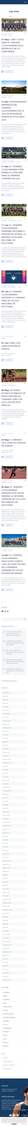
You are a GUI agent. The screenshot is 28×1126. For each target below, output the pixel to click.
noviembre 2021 (7, 864)
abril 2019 (5, 969)
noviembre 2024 (7, 762)
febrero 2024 (6, 780)
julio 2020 (5, 917)
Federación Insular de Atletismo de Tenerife (13, 1103)
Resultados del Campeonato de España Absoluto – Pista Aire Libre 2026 (15, 670)
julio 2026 (5, 696)
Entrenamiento (7, 1028)
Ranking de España (6, 1107)
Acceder (5, 1057)
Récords (5, 1046)
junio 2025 (5, 738)
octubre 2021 (6, 868)
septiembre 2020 (7, 910)
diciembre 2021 (7, 861)
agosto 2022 (6, 832)
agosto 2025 (6, 731)
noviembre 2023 (7, 790)
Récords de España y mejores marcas (11, 1109)
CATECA (5, 1003)
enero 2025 (6, 755)
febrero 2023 (6, 815)
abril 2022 (5, 847)
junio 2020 (5, 920)
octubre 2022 (6, 829)
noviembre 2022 (7, 825)
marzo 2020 (6, 931)
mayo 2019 (5, 966)
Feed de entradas (7, 1061)
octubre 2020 (6, 906)
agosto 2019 (6, 955)
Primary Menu (25, 2)
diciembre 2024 (7, 759)
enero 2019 (6, 976)
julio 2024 (5, 766)
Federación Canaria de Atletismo (10, 1102)
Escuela (5, 1035)
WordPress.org (7, 1068)
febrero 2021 (6, 892)
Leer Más (9, 71)
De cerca (5, 1010)
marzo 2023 (6, 811)
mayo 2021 (5, 882)
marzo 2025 (6, 748)
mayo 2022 (5, 843)
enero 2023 (6, 818)
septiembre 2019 (7, 952)
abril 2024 (5, 776)
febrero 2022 (6, 854)
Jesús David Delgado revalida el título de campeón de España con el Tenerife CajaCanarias (15, 661)
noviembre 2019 (7, 945)
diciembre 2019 (7, 941)
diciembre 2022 (7, 822)
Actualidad (4, 35)
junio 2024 (5, 769)
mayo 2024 (5, 773)
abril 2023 (5, 808)
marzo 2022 (6, 850)
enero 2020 (6, 938)
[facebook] (2, 611)
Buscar (24, 619)
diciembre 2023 (7, 787)
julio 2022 (5, 836)
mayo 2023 (5, 804)
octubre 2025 (6, 724)
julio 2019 (5, 959)
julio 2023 (5, 797)
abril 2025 (5, 745)
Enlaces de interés (8, 1096)
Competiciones (12, 220)
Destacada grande (8, 1014)
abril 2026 (5, 706)
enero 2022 (6, 857)
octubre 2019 (6, 948)
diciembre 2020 (7, 899)
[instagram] (8, 611)
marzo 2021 (6, 889)
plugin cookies (24, 1124)
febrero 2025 (6, 752)
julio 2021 (5, 875)
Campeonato (11, 161)
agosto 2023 (6, 794)
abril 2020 (5, 927)
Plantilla (6, 1042)
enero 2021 (6, 896)
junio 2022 (5, 839)
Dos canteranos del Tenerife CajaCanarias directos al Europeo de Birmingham (15, 652)
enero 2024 (6, 783)
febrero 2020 (6, 934)
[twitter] (5, 611)
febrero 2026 (6, 713)
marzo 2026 (6, 710)
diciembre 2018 (7, 980)
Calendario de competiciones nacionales (12, 1105)
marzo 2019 (6, 973)
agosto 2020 (6, 913)
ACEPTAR (14, 1124)
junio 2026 (5, 699)
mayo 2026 (5, 703)
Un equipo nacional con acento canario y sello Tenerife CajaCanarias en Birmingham (14, 633)
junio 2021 (5, 878)
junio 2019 (5, 962)
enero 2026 (6, 717)
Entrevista (6, 1031)
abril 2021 (5, 885)
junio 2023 (5, 801)
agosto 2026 (6, 692)
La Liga (10, 35)
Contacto (5, 1086)
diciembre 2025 (7, 720)
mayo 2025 (5, 741)
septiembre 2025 (7, 727)
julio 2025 (5, 734)
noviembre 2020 (7, 903)
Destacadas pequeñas (9, 1017)
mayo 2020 (5, 924)
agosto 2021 (6, 871)
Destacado (6, 1021)
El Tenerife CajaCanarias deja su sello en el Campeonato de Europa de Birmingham (15, 642)
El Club (5, 1024)
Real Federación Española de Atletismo (11, 1100)
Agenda (3, 338)
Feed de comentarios (8, 1065)
